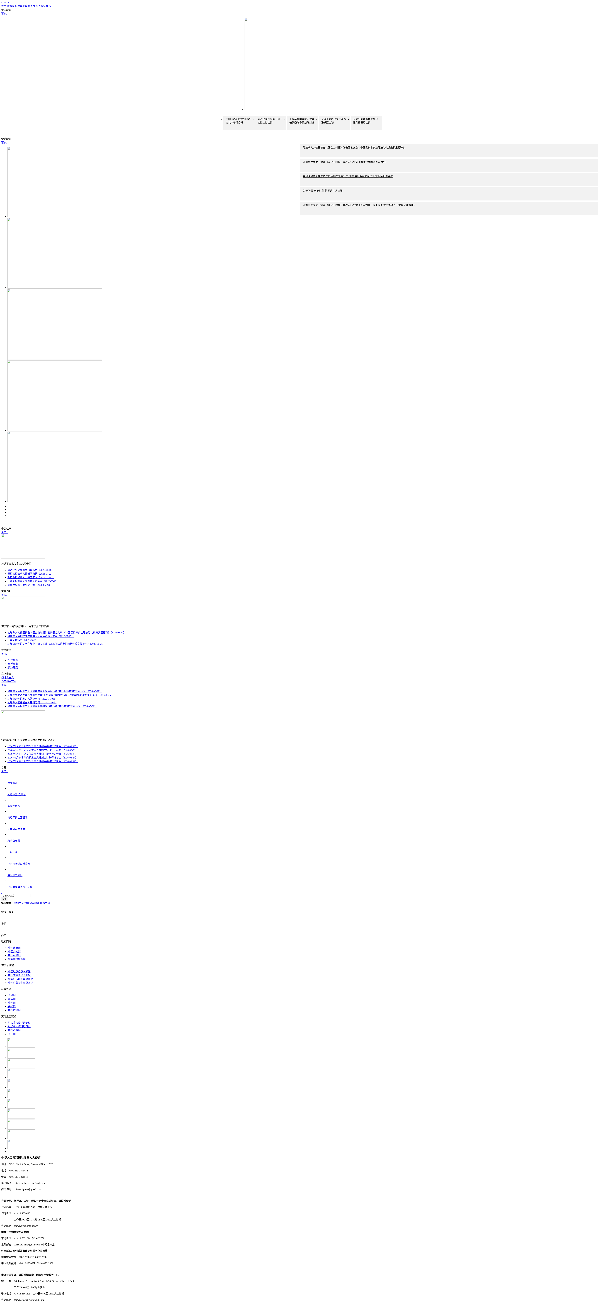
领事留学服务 (32, 903)
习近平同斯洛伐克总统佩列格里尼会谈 (365, 121)
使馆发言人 (7, 677)
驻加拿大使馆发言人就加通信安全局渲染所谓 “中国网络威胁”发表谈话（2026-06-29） (54, 691)
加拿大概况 (45, 6)
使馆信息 (12, 6)
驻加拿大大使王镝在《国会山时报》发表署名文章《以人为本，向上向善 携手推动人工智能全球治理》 (359, 205)
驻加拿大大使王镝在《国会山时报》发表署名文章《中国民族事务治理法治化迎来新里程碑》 (354, 147)
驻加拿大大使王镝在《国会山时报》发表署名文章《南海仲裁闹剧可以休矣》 (345, 162)
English (5, 2)
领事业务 (22, 6)
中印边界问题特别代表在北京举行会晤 (238, 121)
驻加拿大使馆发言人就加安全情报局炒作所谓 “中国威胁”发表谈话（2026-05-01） (52, 706)
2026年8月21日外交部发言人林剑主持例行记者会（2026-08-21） (42, 761)
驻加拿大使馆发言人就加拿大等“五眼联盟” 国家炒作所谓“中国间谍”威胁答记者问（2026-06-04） (60, 695)
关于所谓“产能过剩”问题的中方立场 (323, 190)
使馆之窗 (45, 903)
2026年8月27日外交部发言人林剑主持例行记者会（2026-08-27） (42, 746)
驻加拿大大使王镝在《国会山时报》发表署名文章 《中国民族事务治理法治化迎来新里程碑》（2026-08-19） (66, 632)
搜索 (4, 899)
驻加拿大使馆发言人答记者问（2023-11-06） (31, 698)
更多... (4, 13)
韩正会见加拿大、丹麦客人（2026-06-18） (30, 577)
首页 (3, 6)
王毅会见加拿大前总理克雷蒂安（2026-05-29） (33, 581)
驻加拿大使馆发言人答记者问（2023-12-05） (31, 702)
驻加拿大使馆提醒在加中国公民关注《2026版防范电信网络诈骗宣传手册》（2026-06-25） (56, 643)
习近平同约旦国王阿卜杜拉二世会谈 (270, 121)
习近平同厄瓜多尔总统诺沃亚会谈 (333, 121)
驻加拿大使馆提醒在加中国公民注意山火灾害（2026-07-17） (40, 636)
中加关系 (33, 6)
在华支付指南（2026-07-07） (23, 640)
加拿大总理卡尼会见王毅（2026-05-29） (29, 585)
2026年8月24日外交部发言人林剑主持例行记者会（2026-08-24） (42, 757)
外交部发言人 (8, 681)
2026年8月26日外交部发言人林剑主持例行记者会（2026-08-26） (42, 750)
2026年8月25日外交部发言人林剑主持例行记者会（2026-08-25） (42, 754)
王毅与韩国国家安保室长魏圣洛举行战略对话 (301, 121)
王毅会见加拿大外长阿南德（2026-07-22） (30, 573)
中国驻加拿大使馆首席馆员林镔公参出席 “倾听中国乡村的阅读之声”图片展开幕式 (348, 176)
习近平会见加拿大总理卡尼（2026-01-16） (30, 570)
